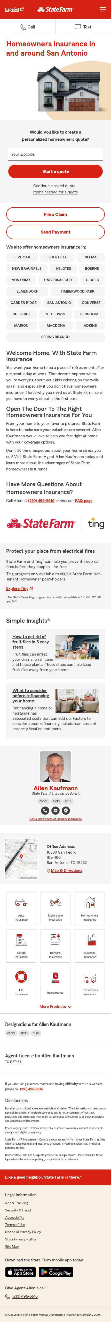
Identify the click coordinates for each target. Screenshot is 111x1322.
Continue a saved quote (54, 186)
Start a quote (55, 171)
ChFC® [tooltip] (43, 801)
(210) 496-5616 (41, 501)
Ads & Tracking (16, 1203)
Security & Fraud (18, 1210)
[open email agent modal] (55, 811)
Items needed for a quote (55, 192)
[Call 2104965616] (45, 811)
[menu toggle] (103, 9)
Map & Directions (66, 870)
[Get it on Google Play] (56, 1272)
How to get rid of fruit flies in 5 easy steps (30, 641)
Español (12, 9)
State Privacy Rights (20, 1239)
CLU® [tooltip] (68, 801)
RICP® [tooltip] (56, 801)
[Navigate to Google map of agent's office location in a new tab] (66, 811)
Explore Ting (17, 588)
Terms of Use (15, 1225)
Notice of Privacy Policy (23, 1232)
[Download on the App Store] (20, 1272)
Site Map (12, 1246)
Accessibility (14, 1217)
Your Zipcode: (23, 154)
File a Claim (55, 214)
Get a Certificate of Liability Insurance (55, 818)
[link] (55, 9)
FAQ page (83, 501)
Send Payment (55, 232)
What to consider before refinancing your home (30, 695)
